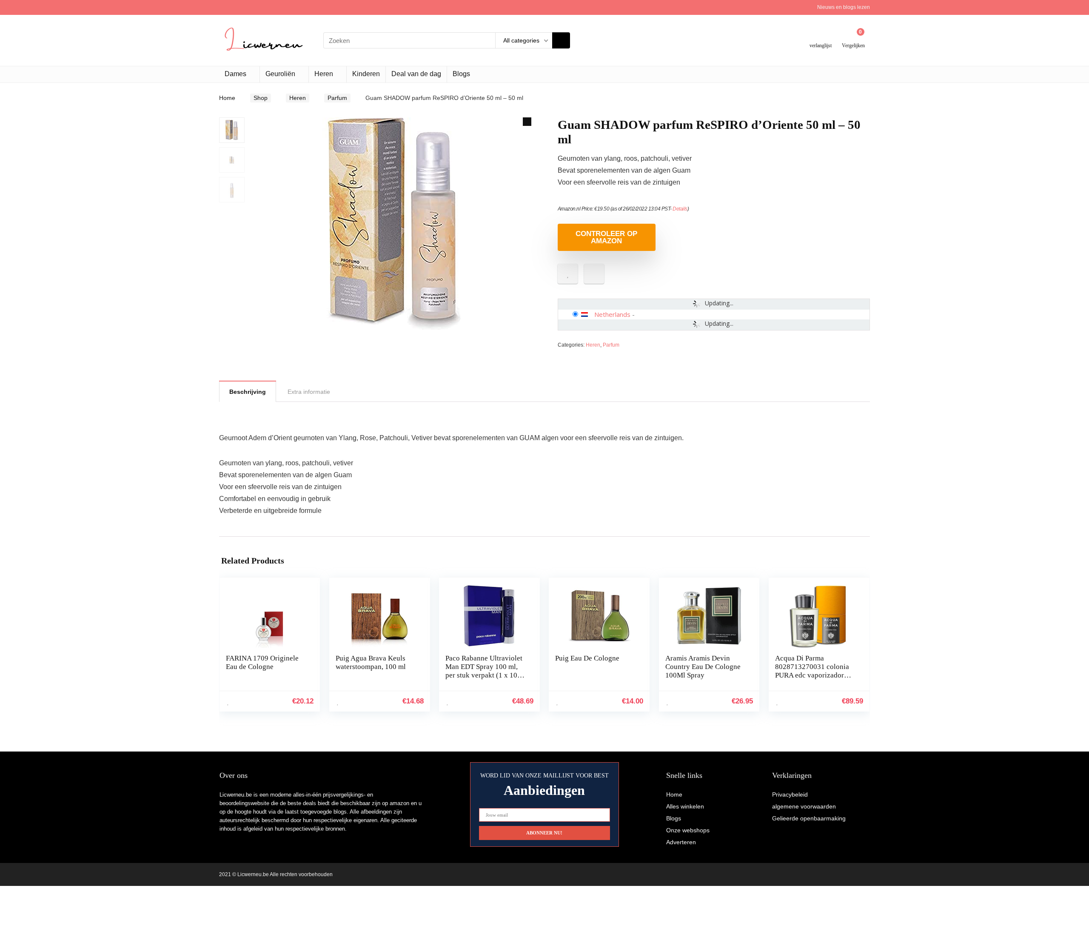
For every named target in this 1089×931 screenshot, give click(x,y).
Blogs (461, 73)
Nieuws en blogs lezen (843, 7)
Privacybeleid (790, 794)
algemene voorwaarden (804, 806)
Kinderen (366, 73)
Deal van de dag (416, 73)
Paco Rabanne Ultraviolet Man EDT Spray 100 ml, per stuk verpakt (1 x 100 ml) (483, 671)
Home (227, 97)
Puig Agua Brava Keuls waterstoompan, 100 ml (371, 662)
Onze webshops (688, 830)
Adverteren (681, 842)
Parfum (337, 97)
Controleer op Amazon (606, 237)
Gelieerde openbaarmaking (809, 818)
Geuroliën (280, 73)
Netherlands (612, 314)
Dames (235, 73)
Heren (323, 73)
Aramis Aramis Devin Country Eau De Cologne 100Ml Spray (703, 666)
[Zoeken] (561, 40)
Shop (261, 97)
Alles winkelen (685, 806)
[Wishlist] (821, 37)
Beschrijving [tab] (247, 391)
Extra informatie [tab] (309, 391)
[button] (527, 121)
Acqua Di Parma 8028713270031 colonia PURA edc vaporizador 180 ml (812, 671)
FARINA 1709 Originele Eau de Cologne (262, 662)
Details (680, 209)
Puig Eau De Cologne (587, 658)
